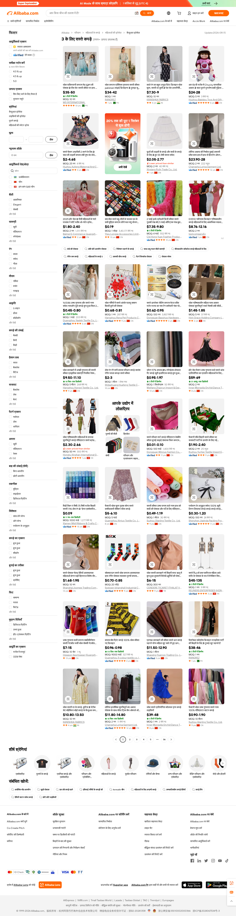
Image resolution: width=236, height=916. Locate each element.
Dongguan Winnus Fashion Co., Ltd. (164, 452)
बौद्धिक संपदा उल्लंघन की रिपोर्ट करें (158, 847)
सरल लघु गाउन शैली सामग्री (154, 249)
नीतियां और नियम (60, 854)
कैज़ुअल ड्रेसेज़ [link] (133, 32)
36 (164, 739)
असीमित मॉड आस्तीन (23, 789)
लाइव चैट (148, 828)
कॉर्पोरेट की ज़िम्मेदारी (15, 834)
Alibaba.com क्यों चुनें (17, 821)
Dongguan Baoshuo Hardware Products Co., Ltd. (164, 317)
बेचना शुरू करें (196, 828)
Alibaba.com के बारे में (17, 814)
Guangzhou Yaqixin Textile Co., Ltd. (81, 320)
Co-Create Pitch (16, 828)
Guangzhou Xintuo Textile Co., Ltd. (123, 520)
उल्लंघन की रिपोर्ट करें (153, 854)
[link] (231, 883)
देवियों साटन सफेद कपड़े (24, 797)
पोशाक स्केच (166, 256)
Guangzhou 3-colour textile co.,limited (123, 657)
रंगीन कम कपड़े (72, 256)
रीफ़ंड (146, 841)
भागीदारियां (194, 847)
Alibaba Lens (21, 884)
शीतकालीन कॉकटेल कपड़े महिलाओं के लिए (190, 249)
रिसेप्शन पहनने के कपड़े (125, 249)
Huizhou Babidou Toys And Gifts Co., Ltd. (206, 99)
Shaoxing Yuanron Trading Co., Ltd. (164, 655)
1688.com (82, 900)
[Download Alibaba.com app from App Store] (192, 884)
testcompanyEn (197, 234)
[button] (137, 13)
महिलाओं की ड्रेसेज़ (113, 32)
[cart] (179, 13)
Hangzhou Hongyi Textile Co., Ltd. (80, 387)
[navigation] (33, 386)
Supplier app (120, 884)
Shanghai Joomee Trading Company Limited (81, 587)
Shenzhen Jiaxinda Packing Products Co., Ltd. (206, 520)
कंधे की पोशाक (72, 249)
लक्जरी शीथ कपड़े (119, 256)
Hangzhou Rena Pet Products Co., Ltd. (123, 317)
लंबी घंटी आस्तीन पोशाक (97, 249)
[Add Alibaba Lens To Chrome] (50, 884)
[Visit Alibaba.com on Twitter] (206, 861)
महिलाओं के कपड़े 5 (95, 256)
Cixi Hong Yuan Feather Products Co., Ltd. (164, 236)
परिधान (77, 32)
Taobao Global (132, 900)
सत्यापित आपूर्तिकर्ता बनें (200, 841)
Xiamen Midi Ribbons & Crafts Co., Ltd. (81, 523)
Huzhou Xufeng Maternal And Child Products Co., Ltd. (81, 166)
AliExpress (68, 900)
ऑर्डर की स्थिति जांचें (199, 834)
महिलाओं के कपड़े (93, 32)
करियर (10, 841)
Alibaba (65, 32)
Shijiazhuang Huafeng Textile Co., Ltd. (123, 384)
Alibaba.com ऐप (139, 884)
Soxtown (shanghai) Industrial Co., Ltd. (123, 587)
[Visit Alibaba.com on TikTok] (227, 861)
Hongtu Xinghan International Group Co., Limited (81, 454)
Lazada (118, 900)
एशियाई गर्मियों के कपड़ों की (93, 789)
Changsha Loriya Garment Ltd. (205, 166)
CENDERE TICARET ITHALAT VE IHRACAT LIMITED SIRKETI (164, 587)
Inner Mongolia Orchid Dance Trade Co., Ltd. (206, 387)
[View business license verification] (149, 911)
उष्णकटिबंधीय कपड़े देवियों (176, 789)
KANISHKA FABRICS (157, 99)
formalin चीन (118, 789)
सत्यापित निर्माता (105, 821)
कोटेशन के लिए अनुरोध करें (109, 828)
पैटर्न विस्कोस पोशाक (144, 256)
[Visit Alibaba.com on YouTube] (220, 861)
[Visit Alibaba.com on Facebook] (192, 861)
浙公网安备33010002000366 (174, 910)
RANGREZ (110, 99)
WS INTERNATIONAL (74, 102)
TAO (145, 900)
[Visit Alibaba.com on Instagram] (213, 861)
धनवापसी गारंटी (59, 828)
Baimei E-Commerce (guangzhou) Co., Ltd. (81, 234)
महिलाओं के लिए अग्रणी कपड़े (145, 789)
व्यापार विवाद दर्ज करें (153, 834)
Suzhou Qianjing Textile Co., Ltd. (163, 520)
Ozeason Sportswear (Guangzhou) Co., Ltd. (81, 655)
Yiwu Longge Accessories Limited (123, 234)
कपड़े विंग (199, 789)
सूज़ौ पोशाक (45, 789)
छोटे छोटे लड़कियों (49, 797)
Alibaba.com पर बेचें (199, 821)
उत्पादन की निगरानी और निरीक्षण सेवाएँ (69, 847)
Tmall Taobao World (101, 900)
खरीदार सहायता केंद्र (153, 821)
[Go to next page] (171, 739)
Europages (168, 900)
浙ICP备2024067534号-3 (206, 910)
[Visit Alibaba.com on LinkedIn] (199, 861)
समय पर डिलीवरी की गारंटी (64, 834)
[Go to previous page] (116, 739)
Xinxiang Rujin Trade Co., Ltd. (162, 169)
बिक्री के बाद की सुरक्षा (62, 841)
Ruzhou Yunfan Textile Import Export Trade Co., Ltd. (206, 452)
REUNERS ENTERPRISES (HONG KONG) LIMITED (206, 590)
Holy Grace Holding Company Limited (206, 317)
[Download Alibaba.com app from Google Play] (217, 884)
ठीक (51, 139)
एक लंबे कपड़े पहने (66, 789)
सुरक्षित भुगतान (59, 821)
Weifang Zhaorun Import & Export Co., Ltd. (164, 387)
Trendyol (154, 900)
